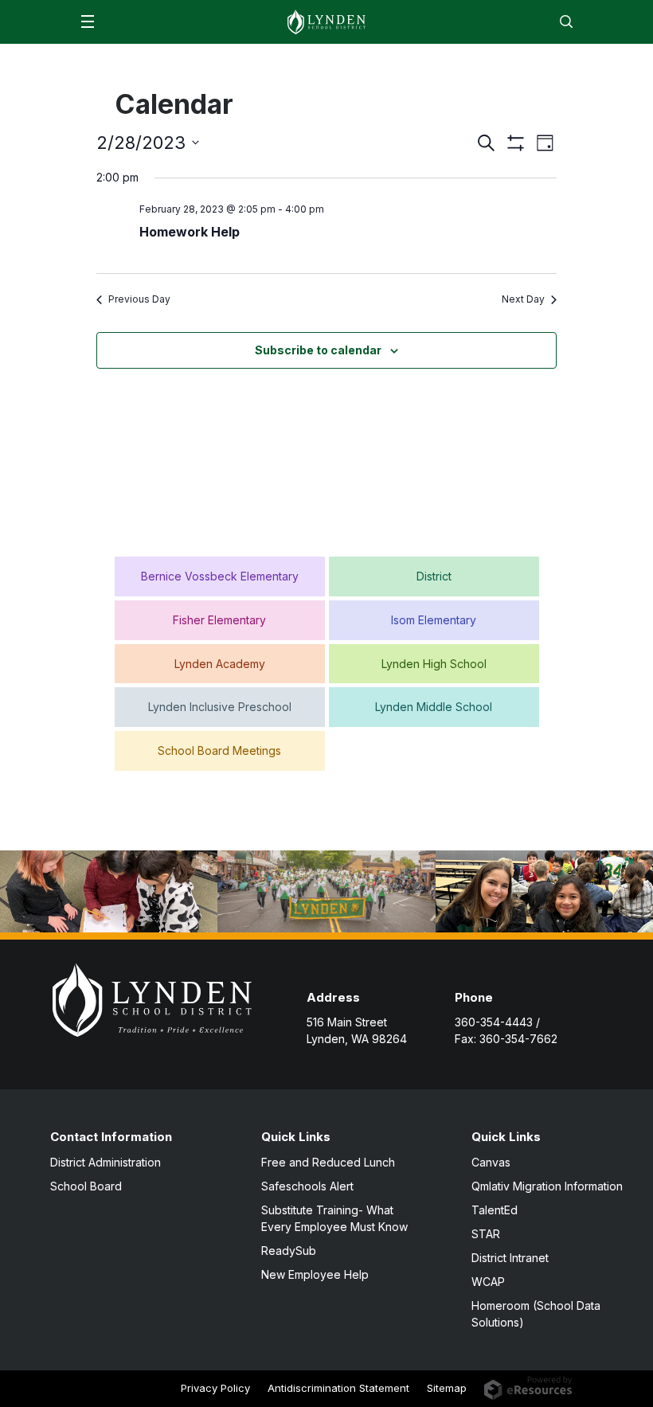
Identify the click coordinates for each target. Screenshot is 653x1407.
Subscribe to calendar (318, 350)
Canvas (490, 1162)
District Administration (105, 1162)
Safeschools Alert (307, 1186)
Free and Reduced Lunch (328, 1162)
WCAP (488, 1281)
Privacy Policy (215, 1388)
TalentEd (494, 1210)
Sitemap (447, 1388)
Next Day (523, 299)
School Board (86, 1186)
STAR (485, 1234)
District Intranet (510, 1257)
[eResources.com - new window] (528, 1386)
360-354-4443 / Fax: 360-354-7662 (506, 1030)
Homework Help (189, 232)
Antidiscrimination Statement (338, 1388)
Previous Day (139, 299)
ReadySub (288, 1250)
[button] (87, 21)
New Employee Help (315, 1274)
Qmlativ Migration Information (547, 1186)
